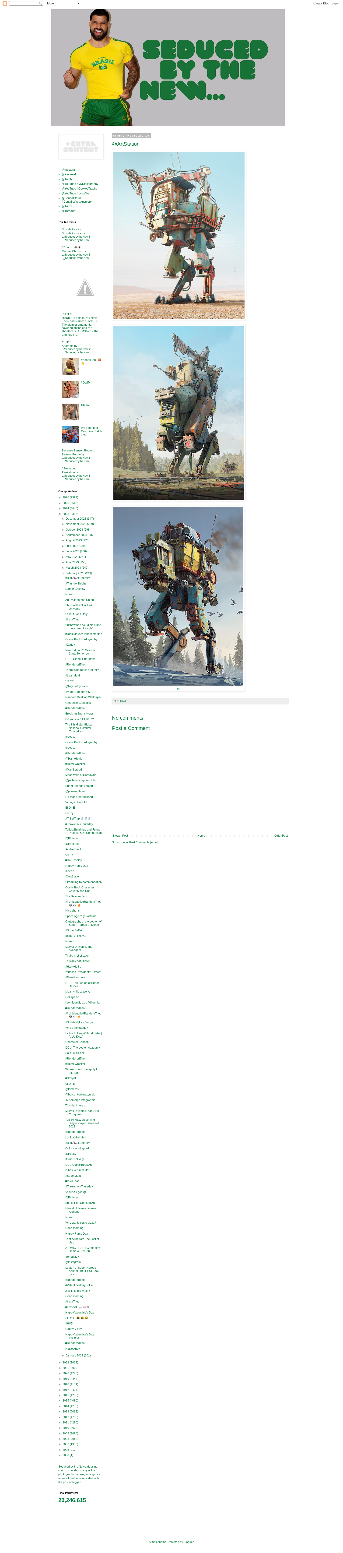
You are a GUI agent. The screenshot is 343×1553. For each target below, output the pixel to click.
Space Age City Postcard (81, 916)
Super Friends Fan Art (79, 786)
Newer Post (120, 835)
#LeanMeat (72, 675)
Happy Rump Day (76, 1233)
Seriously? (72, 1256)
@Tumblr (68, 179)
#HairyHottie (73, 966)
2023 (66, 514)
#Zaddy (70, 644)
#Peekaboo (69, 468)
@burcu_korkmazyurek (80, 1094)
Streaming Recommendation (83, 882)
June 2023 (73, 551)
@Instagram (69, 169)
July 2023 (72, 546)
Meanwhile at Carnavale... (81, 775)
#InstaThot (72, 619)
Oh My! (69, 681)
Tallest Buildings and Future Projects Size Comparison (83, 831)
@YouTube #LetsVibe (76, 193)
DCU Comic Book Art (78, 1164)
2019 (66, 1378)
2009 (66, 1433)
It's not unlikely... (75, 935)
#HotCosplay (73, 860)
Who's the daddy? (76, 1027)
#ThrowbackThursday (79, 824)
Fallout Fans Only (76, 614)
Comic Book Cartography (81, 639)
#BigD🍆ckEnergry (77, 578)
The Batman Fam (76, 896)
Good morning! (74, 1228)
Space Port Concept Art (80, 1202)
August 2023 (74, 540)
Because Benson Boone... (78, 450)
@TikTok (67, 206)
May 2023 (72, 557)
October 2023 (75, 529)
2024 (66, 508)
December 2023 (76, 518)
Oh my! (69, 813)
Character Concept (77, 1042)
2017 (66, 1389)
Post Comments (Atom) (143, 842)
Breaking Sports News (79, 713)
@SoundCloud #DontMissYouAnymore (77, 200)
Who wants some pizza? (80, 1222)
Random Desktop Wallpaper (83, 697)
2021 (66, 1368)
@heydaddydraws (76, 686)
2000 (66, 1455)
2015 (66, 1400)
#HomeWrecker (75, 764)
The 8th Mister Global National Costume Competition (78, 728)
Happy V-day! (73, 1329)
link (178, 688)
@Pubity (70, 1153)
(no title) (67, 314)
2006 (66, 1449)
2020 (66, 1373)
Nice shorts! (72, 910)
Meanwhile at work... (78, 991)
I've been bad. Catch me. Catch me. (91, 431)
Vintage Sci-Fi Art (76, 802)
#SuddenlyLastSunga (79, 1022)
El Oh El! (70, 807)
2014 (66, 1406)
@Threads (68, 211)
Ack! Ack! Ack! (73, 849)
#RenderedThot (75, 664)
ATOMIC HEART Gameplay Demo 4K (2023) (82, 1249)
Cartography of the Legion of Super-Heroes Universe (83, 923)
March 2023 (74, 567)
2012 (66, 1417)
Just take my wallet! (77, 1290)
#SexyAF (71, 1078)
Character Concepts (78, 702)
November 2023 (76, 524)
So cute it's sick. (72, 229)
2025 (66, 503)
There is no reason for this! (82, 670)
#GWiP (85, 382)
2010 (66, 1428)
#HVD (69, 1323)
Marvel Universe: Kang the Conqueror (82, 1112)
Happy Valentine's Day (79, 1312)
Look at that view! (76, 1137)
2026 (66, 497)
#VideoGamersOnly (77, 692)
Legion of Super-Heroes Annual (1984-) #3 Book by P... (82, 1271)
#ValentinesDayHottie (79, 1285)
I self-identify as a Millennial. (83, 1002)
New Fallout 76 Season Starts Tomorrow (80, 652)
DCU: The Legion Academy (82, 1047)
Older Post (281, 835)
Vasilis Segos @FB (77, 1192)
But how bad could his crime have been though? (83, 626)
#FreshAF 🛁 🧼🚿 (77, 1307)
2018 (66, 1384)
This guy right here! (77, 961)
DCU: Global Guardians (80, 659)
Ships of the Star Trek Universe (78, 607)
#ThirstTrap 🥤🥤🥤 (78, 818)
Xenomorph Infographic (80, 1100)
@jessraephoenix (76, 791)
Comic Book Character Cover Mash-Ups (79, 889)
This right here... (75, 1105)
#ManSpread (73, 769)
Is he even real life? (77, 1170)
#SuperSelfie (73, 930)
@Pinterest (69, 174)
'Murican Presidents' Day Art (83, 972)
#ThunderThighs (75, 583)
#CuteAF (67, 342)
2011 (66, 1422)
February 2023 (75, 573)
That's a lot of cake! (77, 955)
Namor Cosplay (75, 589)
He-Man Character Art (79, 797)
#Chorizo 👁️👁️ (71, 247)
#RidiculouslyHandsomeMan (83, 634)
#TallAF (86, 405)
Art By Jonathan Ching (79, 600)
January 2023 (75, 1355)
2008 (66, 1438)
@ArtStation (72, 876)
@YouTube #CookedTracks (79, 188)
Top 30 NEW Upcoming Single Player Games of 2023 (82, 1123)
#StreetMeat (73, 1175)
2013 (66, 1411)
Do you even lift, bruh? (79, 719)
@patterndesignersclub (80, 780)
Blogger (188, 1542)
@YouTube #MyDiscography (80, 184)
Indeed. (70, 594)
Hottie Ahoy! (72, 1348)
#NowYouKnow (75, 977)
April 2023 (73, 562)
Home (201, 835)
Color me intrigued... (78, 1148)
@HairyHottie (73, 758)
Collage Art (72, 997)
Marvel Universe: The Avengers (78, 948)
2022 (66, 1362)
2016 (66, 1395)
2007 (66, 1444)
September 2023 (77, 535)
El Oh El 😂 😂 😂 (76, 1318)
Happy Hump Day (76, 865)
